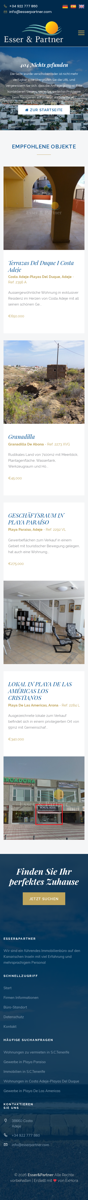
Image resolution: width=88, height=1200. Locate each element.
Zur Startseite (46, 110)
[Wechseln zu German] (65, 6)
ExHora (71, 1180)
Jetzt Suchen (44, 899)
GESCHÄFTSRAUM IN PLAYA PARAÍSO (36, 518)
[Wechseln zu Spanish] (73, 6)
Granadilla (21, 436)
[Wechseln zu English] (81, 6)
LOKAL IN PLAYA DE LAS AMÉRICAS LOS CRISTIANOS (40, 690)
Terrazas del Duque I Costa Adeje (41, 266)
